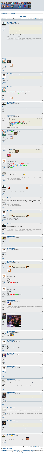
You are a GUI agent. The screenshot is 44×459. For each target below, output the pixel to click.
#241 (8, 23)
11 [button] (38, 18)
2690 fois (3, 70)
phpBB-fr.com (23, 452)
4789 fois (3, 207)
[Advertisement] (24, 48)
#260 (8, 301)
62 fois (5, 362)
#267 (8, 393)
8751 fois (4, 180)
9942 (5, 263)
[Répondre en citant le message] (41, 22)
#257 (8, 262)
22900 (5, 190)
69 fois (4, 403)
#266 (8, 380)
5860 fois (4, 119)
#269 (8, 421)
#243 (8, 74)
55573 (5, 66)
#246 (8, 116)
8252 (5, 241)
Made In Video (17, 451)
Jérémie (3, 425)
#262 (8, 332)
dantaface (3, 175)
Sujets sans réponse (3, 14)
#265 (8, 367)
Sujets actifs (8, 14)
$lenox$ (12, 435)
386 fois (4, 30)
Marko (11, 116)
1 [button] (31, 18)
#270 (8, 435)
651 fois (3, 194)
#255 (8, 237)
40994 (5, 79)
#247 (8, 131)
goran (2, 262)
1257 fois (4, 82)
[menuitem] (7, 12)
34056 (5, 203)
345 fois (3, 404)
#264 (8, 354)
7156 (5, 427)
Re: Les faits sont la (11, 22)
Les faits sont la (22, 16)
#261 (8, 314)
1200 (5, 359)
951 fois (3, 245)
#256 (8, 249)
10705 (5, 321)
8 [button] (34, 18)
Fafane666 (3, 78)
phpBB (24, 451)
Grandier (12, 354)
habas (11, 23)
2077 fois (3, 267)
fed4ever (11, 118)
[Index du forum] (16, 5)
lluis (2, 240)
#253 (8, 211)
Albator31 (3, 319)
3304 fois (3, 83)
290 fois (3, 431)
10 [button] (37, 18)
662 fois (4, 69)
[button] (28, 18)
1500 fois (4, 442)
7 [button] (33, 18)
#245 (8, 103)
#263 (8, 341)
